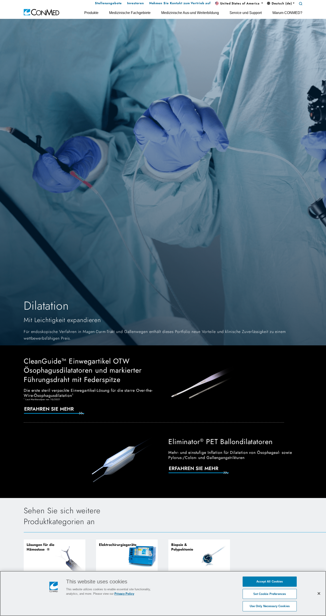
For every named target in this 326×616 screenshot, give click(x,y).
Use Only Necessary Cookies (270, 606)
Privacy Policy (124, 593)
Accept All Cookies (269, 581)
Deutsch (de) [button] (281, 3)
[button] (239, 3)
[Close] (319, 593)
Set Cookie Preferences (269, 594)
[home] (41, 11)
